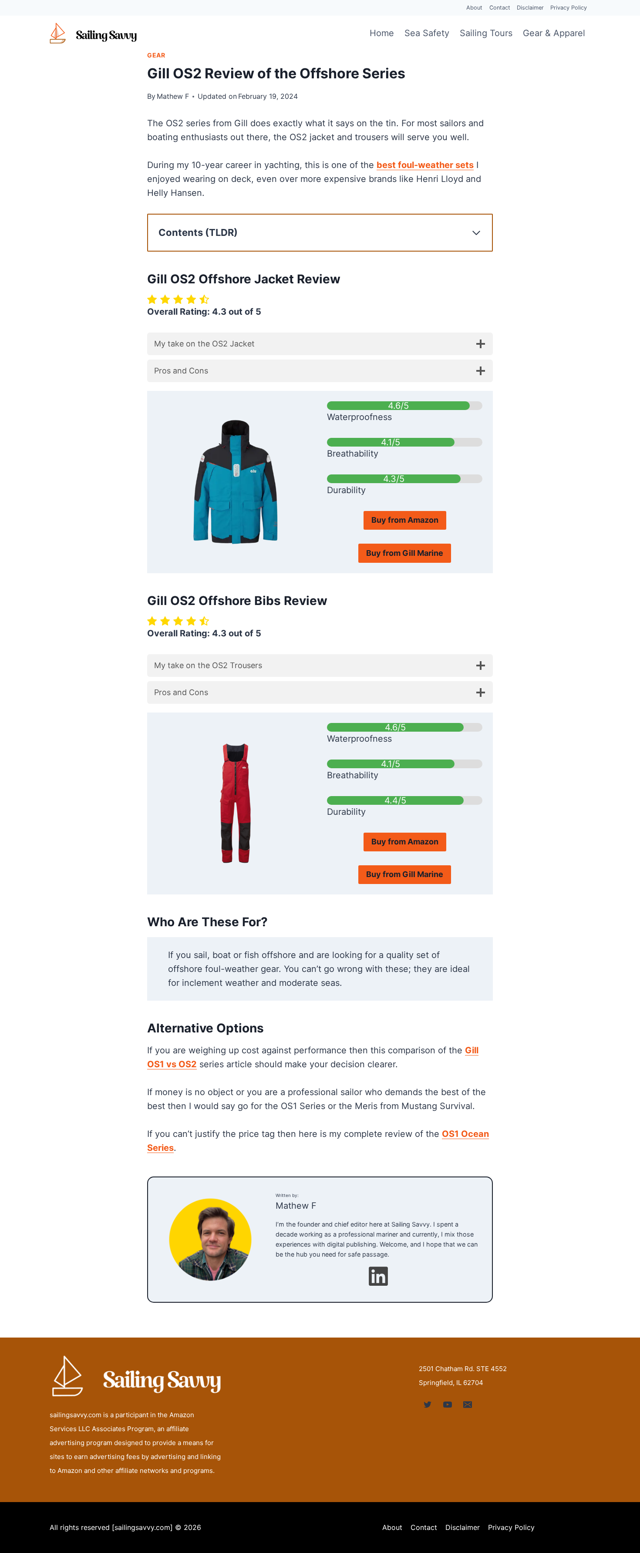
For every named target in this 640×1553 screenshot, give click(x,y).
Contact (499, 7)
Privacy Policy (568, 7)
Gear (156, 55)
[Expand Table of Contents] (476, 233)
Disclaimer (530, 7)
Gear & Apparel (554, 33)
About (474, 7)
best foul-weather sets (425, 165)
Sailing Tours (486, 33)
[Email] (467, 1404)
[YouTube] (447, 1404)
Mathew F (173, 96)
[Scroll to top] (616, 1490)
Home (382, 33)
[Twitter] (427, 1404)
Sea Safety (426, 33)
